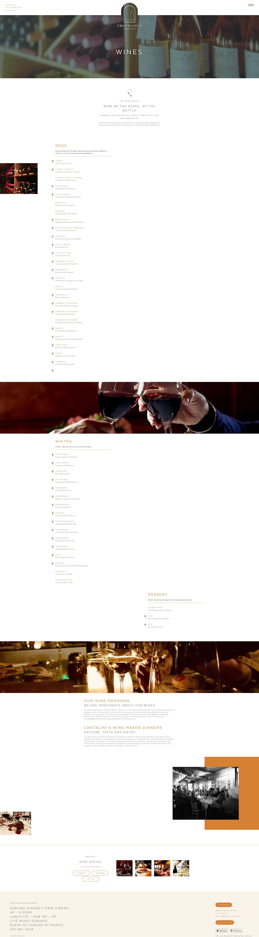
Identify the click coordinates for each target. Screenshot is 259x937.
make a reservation (13, 7)
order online (11, 5)
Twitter (90, 879)
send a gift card (224, 922)
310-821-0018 (10, 10)
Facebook (81, 873)
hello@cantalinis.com (227, 916)
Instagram (100, 873)
